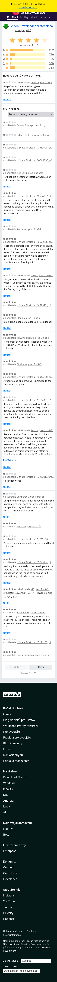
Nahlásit (7, 99)
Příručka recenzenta (16, 760)
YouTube (9, 901)
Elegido (21, 318)
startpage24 (23, 30)
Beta (6, 834)
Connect (8, 867)
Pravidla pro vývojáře (17, 737)
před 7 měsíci (42, 589)
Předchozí (16, 667)
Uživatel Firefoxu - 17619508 (32, 539)
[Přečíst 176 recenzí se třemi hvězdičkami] (27, 59)
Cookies (31, 931)
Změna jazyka (10, 960)
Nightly (8, 828)
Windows (9, 783)
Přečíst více (9, 460)
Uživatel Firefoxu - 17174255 (32, 642)
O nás (7, 714)
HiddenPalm (23, 612)
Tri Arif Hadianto (25, 337)
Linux (6, 806)
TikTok (7, 907)
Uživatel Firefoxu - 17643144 (32, 562)
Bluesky (8, 913)
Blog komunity (12, 743)
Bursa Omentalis (25, 655)
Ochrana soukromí (12, 931)
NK (32, 589)
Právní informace (12, 935)
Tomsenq (22, 173)
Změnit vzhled (10, 966)
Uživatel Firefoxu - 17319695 (32, 147)
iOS (5, 794)
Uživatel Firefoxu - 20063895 (32, 160)
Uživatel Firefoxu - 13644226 (32, 377)
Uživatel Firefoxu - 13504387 (32, 196)
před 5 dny (43, 135)
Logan (34, 275)
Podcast (8, 918)
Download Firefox (15, 777)
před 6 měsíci (36, 496)
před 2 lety (46, 82)
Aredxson (22, 229)
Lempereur (22, 496)
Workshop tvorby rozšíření (20, 725)
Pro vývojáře (11, 731)
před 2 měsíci (35, 229)
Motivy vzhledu (29, 17)
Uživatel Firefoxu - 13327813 (32, 476)
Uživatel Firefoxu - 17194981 (32, 400)
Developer (10, 879)
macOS (8, 789)
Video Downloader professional (32, 26)
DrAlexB (35, 82)
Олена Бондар (25, 125)
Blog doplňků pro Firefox (19, 720)
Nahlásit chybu (13, 755)
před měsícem (35, 173)
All (4, 812)
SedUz (34, 430)
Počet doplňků (13, 708)
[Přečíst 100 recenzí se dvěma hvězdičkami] (27, 63)
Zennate (21, 526)
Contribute (10, 873)
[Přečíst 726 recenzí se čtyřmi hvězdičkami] (27, 54)
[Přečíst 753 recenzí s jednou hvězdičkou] (27, 67)
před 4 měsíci (46, 430)
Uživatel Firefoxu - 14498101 (32, 305)
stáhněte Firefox (28, 7)
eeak (33, 135)
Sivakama (22, 364)
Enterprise (9, 851)
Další (41, 667)
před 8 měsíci (42, 655)
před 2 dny (40, 125)
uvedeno (15, 941)
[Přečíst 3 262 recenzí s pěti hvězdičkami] (27, 50)
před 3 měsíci (33, 318)
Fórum (7, 749)
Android (8, 800)
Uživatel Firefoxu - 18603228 (32, 241)
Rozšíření (12, 17)
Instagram (9, 895)
